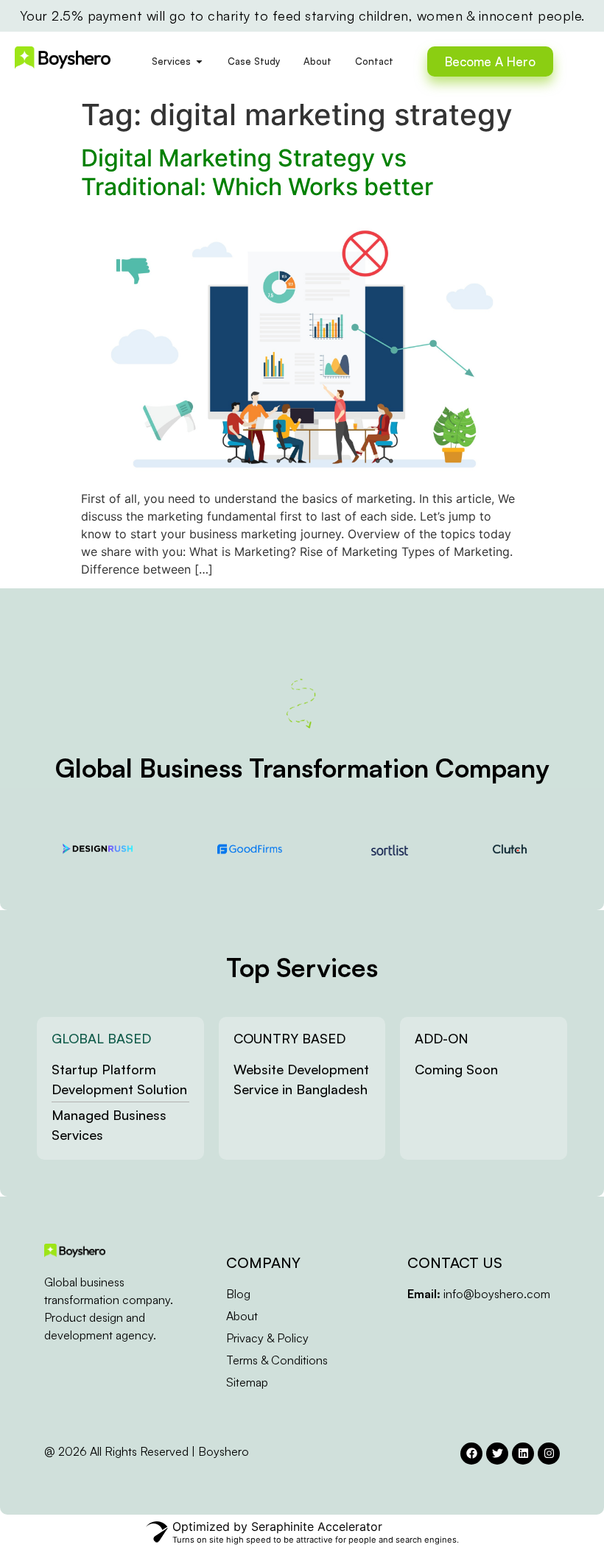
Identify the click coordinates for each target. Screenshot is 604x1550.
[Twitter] (497, 1453)
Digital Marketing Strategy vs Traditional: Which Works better (257, 172)
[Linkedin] (523, 1453)
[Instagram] (549, 1453)
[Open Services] (199, 61)
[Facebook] (471, 1453)
